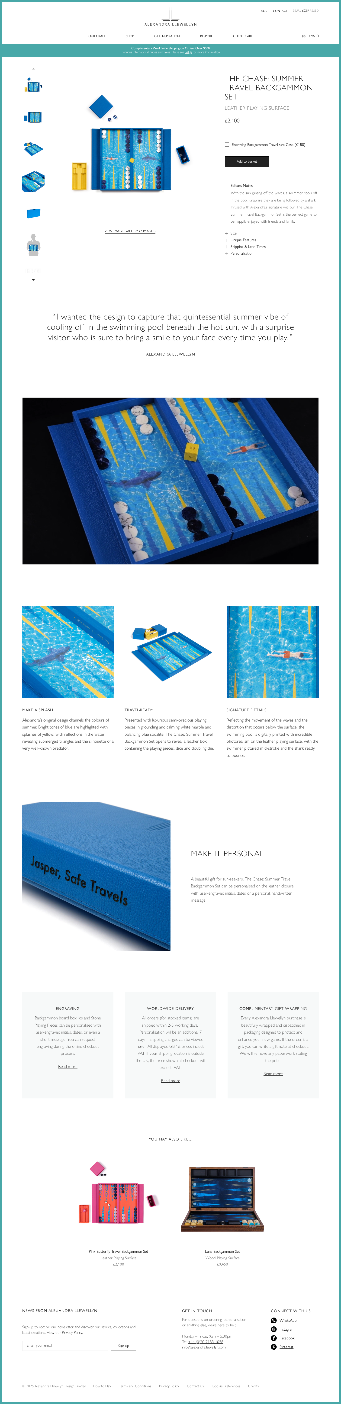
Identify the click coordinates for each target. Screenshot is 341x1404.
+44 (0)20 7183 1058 (205, 1341)
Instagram (287, 1329)
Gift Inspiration (167, 36)
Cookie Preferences (226, 1386)
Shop (130, 36)
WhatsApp (288, 1320)
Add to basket (247, 161)
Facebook (287, 1338)
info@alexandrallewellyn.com (204, 1347)
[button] (33, 278)
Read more (67, 1066)
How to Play (102, 1386)
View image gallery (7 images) (130, 230)
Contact (280, 10)
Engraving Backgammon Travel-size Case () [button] (268, 144)
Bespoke (206, 36)
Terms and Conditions (135, 1386)
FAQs (263, 10)
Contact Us (195, 1386)
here (141, 1046)
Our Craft (97, 36)
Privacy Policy (169, 1386)
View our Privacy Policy (64, 1332)
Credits (253, 1386)
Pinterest (286, 1346)
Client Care (243, 36)
